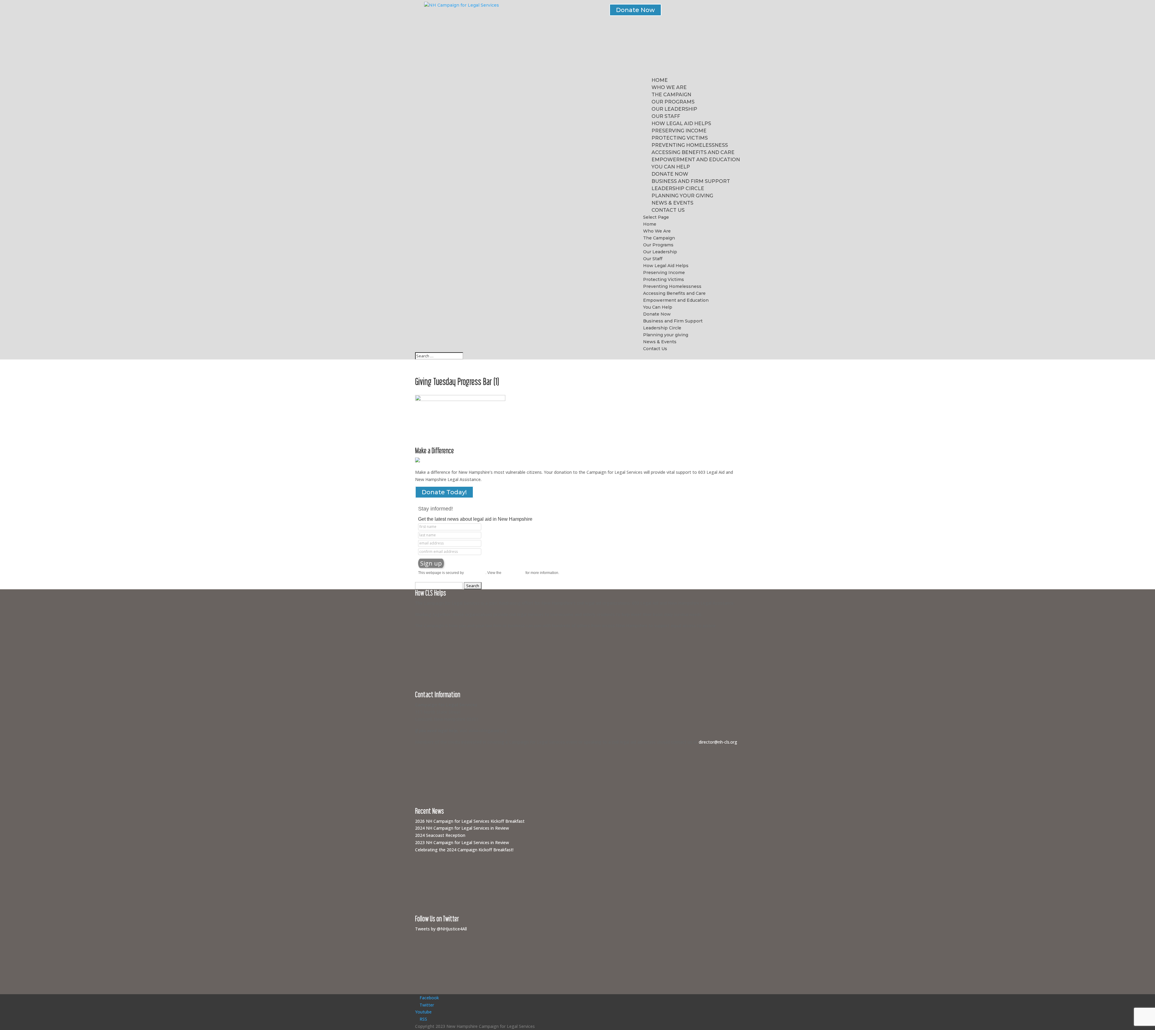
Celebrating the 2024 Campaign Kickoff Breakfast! (464, 850)
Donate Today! (444, 492)
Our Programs (673, 102)
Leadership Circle (677, 188)
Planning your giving (682, 196)
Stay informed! (435, 509)
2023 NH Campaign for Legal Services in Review (462, 842)
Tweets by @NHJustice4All (441, 929)
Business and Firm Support (690, 181)
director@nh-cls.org (718, 742)
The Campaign (671, 94)
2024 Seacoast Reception (440, 835)
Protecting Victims (679, 138)
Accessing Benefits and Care (693, 152)
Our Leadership (674, 109)
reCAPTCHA (475, 573)
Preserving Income (679, 131)
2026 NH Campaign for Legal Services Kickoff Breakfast (470, 821)
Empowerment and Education (695, 159)
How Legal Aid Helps (681, 123)
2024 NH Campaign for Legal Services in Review (462, 828)
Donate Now (635, 10)
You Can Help (670, 167)
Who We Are (669, 87)
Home (659, 80)
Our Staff (665, 116)
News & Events (672, 203)
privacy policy (513, 573)
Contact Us (668, 210)
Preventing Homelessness (689, 145)
